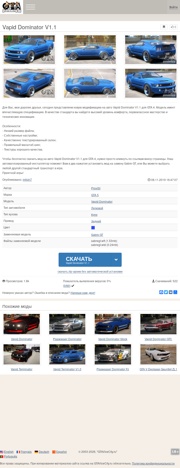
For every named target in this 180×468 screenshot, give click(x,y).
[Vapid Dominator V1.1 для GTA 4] (29, 49)
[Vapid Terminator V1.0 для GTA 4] (67, 354)
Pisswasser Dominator (67, 339)
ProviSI (95, 188)
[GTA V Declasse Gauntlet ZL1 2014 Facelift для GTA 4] (158, 354)
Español (61, 452)
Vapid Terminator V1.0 (67, 369)
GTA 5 (95, 195)
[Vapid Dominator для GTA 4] (21, 324)
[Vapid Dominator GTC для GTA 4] (158, 324)
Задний (96, 221)
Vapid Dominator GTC (158, 339)
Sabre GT (97, 235)
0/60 (67, 286)
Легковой (97, 208)
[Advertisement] (90, 412)
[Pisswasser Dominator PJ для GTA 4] (113, 354)
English (9, 452)
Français (26, 452)
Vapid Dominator (101, 201)
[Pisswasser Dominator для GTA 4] (67, 324)
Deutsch (44, 452)
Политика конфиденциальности (153, 463)
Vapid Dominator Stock (112, 339)
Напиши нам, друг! (83, 293)
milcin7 (27, 179)
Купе (94, 214)
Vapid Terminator (21, 369)
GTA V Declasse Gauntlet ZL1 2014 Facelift (158, 369)
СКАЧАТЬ (79, 260)
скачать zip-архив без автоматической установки (90, 271)
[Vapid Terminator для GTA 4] (21, 354)
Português (10, 456)
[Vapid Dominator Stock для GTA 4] (113, 324)
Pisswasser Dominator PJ (113, 369)
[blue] (93, 228)
